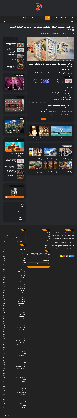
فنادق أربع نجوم (21, 295)
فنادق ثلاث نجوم (21, 299)
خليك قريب (19, 217)
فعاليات (11, 239)
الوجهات (46, 17)
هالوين (23, 292)
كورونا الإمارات (22, 403)
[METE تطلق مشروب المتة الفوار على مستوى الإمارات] (20, 61)
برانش (23, 310)
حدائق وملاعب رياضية (20, 366)
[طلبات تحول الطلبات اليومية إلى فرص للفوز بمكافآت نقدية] (20, 66)
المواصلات (23, 353)
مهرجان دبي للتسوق (20, 288)
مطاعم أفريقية (21, 319)
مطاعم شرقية (21, 332)
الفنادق (60, 17)
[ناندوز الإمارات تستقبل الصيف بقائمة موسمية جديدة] (20, 45)
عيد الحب (22, 279)
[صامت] (8, 197)
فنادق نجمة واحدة (21, 303)
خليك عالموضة (22, 386)
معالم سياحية (21, 375)
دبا (23, 264)
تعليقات (7, 38)
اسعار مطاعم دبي (22, 237)
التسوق (22, 364)
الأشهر (14, 38)
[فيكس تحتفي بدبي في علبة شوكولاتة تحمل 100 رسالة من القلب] (68, 81)
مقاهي (23, 347)
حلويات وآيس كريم (20, 312)
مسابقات (22, 254)
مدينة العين (22, 249)
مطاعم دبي (12, 241)
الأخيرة (22, 38)
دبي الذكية (23, 388)
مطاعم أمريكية (21, 321)
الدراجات (22, 357)
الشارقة (23, 260)
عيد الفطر (22, 280)
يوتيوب (23, 256)
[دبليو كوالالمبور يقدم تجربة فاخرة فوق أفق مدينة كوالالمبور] (20, 56)
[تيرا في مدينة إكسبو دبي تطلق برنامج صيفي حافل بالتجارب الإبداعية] (65, 152)
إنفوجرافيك (23, 251)
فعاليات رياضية (21, 282)
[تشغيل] (22, 197)
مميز (24, 405)
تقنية (24, 379)
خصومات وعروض (22, 384)
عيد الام (22, 277)
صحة (23, 410)
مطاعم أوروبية (21, 323)
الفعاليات (66, 17)
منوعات (23, 407)
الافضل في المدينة (19, 211)
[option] (14, 83)
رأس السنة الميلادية (20, 271)
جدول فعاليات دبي (15, 237)
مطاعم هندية (21, 342)
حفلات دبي (9, 237)
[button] (14, 193)
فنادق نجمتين (21, 305)
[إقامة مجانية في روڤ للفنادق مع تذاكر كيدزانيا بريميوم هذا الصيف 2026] (65, 165)
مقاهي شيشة (21, 349)
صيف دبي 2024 (33, 17)
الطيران (22, 360)
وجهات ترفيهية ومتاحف (20, 377)
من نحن (20, 215)
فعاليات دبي (6, 239)
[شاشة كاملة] (6, 197)
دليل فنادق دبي (22, 239)
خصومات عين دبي (41, 17)
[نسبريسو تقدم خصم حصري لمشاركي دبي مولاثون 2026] (35, 152)
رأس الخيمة (23, 390)
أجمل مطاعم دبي (18, 233)
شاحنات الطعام (21, 316)
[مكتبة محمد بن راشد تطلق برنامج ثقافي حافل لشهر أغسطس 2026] (50, 152)
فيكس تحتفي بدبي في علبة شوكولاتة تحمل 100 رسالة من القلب (11, 50)
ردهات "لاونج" (21, 314)
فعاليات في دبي (22, 241)
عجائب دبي (23, 399)
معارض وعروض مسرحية (19, 286)
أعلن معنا (20, 219)
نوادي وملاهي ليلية (21, 351)
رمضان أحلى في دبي (21, 392)
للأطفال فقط (21, 371)
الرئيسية (71, 17)
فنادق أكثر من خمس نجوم (19, 297)
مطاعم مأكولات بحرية (20, 338)
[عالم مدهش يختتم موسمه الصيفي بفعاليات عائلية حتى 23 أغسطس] (46, 81)
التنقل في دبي (21, 355)
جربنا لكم (23, 381)
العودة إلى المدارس (20, 269)
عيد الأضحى (22, 273)
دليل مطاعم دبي (16, 239)
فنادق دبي (17, 241)
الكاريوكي (22, 308)
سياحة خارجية (22, 396)
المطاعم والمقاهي (54, 17)
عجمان (23, 401)
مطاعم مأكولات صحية (20, 340)
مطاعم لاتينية (21, 336)
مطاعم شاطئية (21, 331)
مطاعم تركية (21, 329)
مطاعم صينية (21, 334)
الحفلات (22, 267)
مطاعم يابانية (21, 345)
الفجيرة (23, 262)
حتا (24, 383)
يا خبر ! (72, 21)
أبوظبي (24, 233)
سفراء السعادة (22, 394)
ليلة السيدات (22, 318)
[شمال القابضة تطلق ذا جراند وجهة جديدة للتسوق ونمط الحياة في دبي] (50, 165)
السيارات (22, 358)
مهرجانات (22, 290)
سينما (23, 370)
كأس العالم (22, 284)
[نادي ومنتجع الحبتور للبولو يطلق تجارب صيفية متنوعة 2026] (35, 165)
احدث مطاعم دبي (15, 235)
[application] (14, 193)
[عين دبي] (38, 7)
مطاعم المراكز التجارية (20, 327)
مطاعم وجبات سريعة (20, 344)
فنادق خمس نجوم (21, 301)
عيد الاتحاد (22, 275)
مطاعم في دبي (6, 241)
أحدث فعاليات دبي (11, 233)
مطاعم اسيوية (21, 325)
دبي (5, 237)
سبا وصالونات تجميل (20, 368)
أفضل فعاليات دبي (22, 235)
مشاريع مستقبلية (18, 213)
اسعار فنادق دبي (8, 235)
